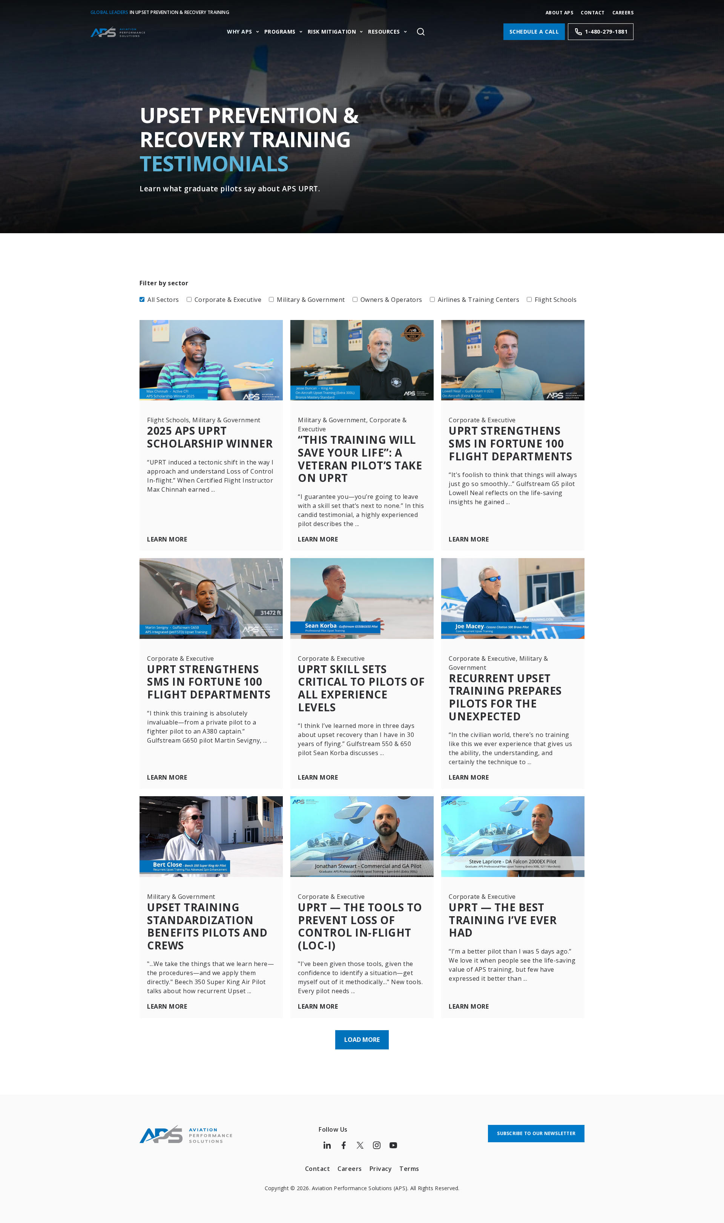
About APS (560, 12)
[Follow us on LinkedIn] (327, 1145)
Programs (280, 32)
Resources (384, 32)
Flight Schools (556, 299)
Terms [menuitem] (409, 1169)
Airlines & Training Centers (479, 299)
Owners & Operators (391, 299)
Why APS (239, 32)
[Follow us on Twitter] (360, 1145)
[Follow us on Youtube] (393, 1145)
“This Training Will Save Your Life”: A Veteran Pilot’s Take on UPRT (360, 458)
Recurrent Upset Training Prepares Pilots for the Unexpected (505, 697)
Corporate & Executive (228, 299)
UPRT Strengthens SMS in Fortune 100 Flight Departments (510, 443)
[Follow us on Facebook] (343, 1145)
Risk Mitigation (332, 32)
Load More (362, 1039)
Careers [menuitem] (349, 1169)
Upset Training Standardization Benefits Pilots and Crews (207, 926)
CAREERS (623, 12)
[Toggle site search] (420, 31)
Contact (593, 12)
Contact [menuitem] (317, 1169)
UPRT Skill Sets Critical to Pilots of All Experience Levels (361, 688)
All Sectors (163, 299)
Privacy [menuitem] (381, 1169)
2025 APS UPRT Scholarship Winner (210, 437)
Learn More (167, 539)
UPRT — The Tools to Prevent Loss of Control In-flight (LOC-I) (360, 926)
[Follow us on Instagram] (376, 1145)
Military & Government (311, 299)
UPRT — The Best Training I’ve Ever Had (503, 920)
